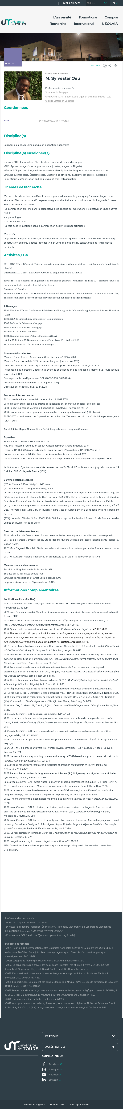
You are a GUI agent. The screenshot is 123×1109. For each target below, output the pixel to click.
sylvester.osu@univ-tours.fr (54, 120)
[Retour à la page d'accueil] (13, 19)
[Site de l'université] (19, 1048)
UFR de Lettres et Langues (59, 101)
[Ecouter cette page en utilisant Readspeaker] (116, 66)
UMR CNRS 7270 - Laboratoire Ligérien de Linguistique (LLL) (78, 96)
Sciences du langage (56, 92)
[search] (94, 3)
